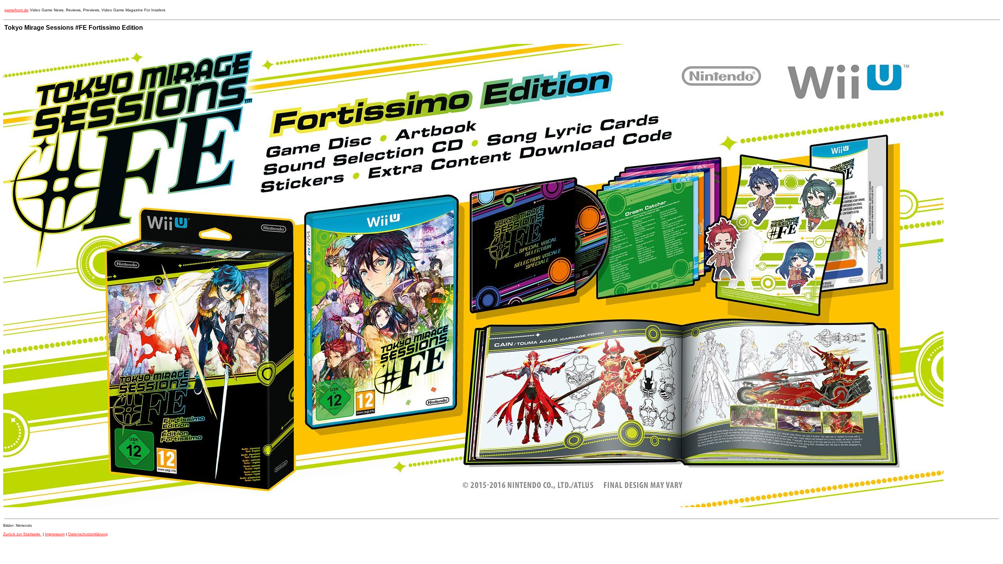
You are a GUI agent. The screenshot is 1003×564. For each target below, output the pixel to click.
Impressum (55, 534)
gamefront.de (16, 10)
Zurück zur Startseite (22, 534)
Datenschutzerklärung (88, 534)
